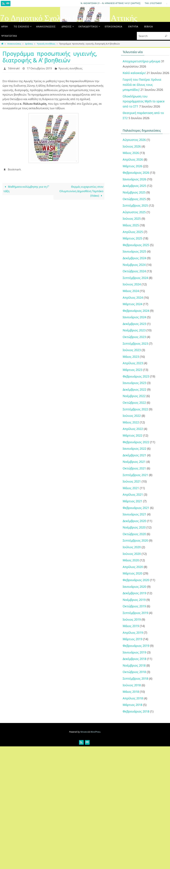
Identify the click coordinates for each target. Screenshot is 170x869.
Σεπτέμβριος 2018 (135, 678)
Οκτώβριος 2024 (134, 271)
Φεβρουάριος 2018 (136, 711)
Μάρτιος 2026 (132, 166)
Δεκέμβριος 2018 (134, 659)
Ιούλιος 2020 (132, 547)
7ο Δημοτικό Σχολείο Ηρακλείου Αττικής (68, 18)
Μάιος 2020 (131, 560)
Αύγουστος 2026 (134, 140)
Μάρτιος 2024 (132, 304)
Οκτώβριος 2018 (134, 672)
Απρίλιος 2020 (133, 567)
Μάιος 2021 (131, 488)
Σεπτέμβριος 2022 (135, 409)
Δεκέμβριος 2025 (134, 186)
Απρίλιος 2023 (133, 363)
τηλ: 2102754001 (153, 3)
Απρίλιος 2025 (133, 232)
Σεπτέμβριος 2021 (135, 475)
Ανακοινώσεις (14, 43)
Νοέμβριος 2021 (134, 462)
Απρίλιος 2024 (133, 298)
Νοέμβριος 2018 (134, 665)
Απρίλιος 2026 (133, 159)
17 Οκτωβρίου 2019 (39, 68)
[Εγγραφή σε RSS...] (3, 3)
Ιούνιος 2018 (132, 685)
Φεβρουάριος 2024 (136, 311)
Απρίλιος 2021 (133, 494)
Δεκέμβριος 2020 (134, 521)
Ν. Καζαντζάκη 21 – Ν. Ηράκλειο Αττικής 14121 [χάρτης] (110, 3)
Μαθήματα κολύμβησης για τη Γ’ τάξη (26, 187)
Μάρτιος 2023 (132, 370)
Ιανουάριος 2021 (134, 514)
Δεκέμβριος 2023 (134, 324)
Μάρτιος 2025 (132, 238)
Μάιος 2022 (131, 422)
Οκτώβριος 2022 (134, 403)
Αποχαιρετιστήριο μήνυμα (141, 61)
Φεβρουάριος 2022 (136, 442)
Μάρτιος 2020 (132, 573)
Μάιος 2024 (131, 291)
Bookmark (14, 168)
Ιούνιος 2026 (132, 146)
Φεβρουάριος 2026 (136, 173)
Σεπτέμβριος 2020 (135, 540)
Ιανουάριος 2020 (134, 587)
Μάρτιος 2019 (132, 639)
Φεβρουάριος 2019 (136, 646)
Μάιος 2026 (131, 153)
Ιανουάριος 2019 (134, 652)
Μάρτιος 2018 (132, 705)
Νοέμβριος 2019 (134, 600)
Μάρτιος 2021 (132, 501)
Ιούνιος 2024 (132, 284)
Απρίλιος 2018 (133, 698)
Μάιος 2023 (131, 357)
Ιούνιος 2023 (132, 350)
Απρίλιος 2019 (133, 633)
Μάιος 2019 (131, 626)
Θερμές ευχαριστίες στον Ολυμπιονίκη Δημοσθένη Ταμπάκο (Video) (81, 189)
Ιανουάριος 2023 (134, 383)
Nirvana (84, 731)
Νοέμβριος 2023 (134, 330)
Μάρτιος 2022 (132, 435)
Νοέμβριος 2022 (134, 396)
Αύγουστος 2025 (134, 212)
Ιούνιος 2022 (132, 416)
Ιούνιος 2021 (132, 481)
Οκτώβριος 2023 (134, 337)
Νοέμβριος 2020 (134, 527)
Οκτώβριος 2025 (134, 199)
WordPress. (95, 731)
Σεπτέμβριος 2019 (135, 613)
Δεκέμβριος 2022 (134, 389)
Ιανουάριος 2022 (134, 449)
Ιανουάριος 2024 (134, 317)
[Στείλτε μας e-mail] (7, 3)
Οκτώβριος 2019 (134, 606)
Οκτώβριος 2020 (134, 534)
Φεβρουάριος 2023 (136, 376)
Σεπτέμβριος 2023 (135, 343)
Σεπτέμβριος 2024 (135, 278)
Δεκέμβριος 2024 (134, 258)
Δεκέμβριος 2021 (134, 455)
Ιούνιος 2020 (132, 554)
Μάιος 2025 (131, 225)
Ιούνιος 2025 (132, 219)
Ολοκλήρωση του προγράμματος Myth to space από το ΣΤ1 (144, 101)
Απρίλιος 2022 (133, 429)
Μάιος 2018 (131, 692)
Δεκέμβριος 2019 (134, 593)
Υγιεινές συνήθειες (46, 43)
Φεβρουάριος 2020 (136, 580)
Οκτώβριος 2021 (134, 468)
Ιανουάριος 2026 (134, 179)
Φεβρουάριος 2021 (136, 508)
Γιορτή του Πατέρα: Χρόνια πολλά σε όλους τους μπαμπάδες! (142, 84)
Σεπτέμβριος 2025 (135, 205)
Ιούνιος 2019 (132, 619)
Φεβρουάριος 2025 (136, 245)
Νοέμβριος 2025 (134, 192)
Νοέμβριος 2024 (134, 265)
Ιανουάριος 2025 (134, 251)
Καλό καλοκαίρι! (134, 73)
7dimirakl (14, 68)
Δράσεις (29, 43)
